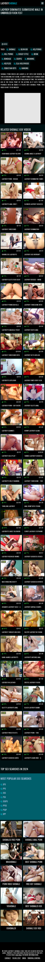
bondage (7, 58)
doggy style (23, 54)
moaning (30, 58)
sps (4, 784)
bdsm (35, 54)
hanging (24, 68)
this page (18, 955)
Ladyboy (9, 3)
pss (4, 797)
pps (4, 788)
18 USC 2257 (16, 958)
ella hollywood (22, 63)
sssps (5, 801)
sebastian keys (10, 68)
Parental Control (34, 958)
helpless (7, 63)
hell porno (8, 54)
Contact (8, 958)
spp (4, 814)
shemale (11, 49)
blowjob (24, 49)
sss (4, 792)
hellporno (36, 49)
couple (19, 58)
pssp (4, 809)
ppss (4, 805)
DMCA (24, 958)
